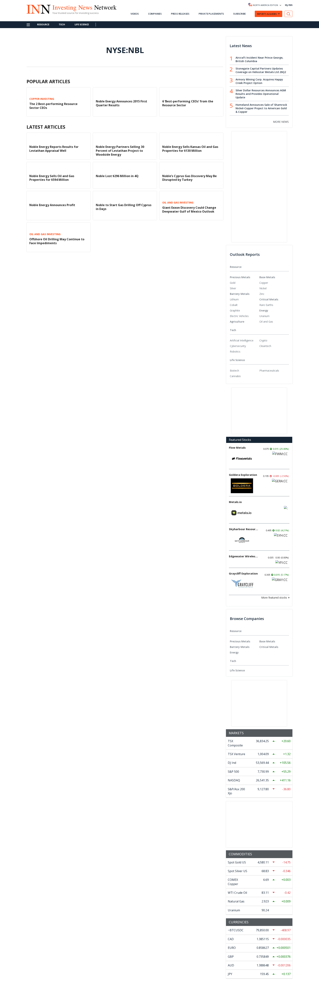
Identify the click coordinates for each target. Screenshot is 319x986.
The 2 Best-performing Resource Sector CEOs (53, 106)
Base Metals (267, 277)
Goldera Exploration (243, 475)
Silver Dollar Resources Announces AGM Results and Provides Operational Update (261, 94)
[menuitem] (244, 283)
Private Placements (211, 13)
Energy (263, 310)
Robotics (235, 351)
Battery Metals (239, 294)
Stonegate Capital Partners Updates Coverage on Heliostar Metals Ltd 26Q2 (261, 70)
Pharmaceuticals (269, 370)
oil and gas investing (177, 202)
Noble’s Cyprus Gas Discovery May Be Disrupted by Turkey (189, 178)
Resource (43, 24)
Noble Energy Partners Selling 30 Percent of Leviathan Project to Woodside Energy (120, 151)
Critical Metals (268, 299)
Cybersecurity (238, 346)
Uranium (264, 316)
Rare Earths (266, 305)
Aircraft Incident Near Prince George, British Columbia (259, 59)
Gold (232, 282)
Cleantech (265, 346)
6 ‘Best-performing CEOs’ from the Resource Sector (187, 103)
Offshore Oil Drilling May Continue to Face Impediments (56, 241)
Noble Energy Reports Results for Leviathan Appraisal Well (53, 149)
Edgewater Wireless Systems (243, 556)
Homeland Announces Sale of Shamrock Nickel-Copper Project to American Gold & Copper (261, 108)
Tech (62, 24)
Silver (233, 288)
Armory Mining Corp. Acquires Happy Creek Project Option (259, 81)
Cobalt (234, 305)
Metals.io (235, 502)
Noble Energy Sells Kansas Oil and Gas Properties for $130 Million (190, 149)
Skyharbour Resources (243, 529)
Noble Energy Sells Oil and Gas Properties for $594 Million (51, 178)
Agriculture (237, 321)
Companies (155, 13)
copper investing (41, 99)
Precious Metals (240, 277)
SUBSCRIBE (239, 13)
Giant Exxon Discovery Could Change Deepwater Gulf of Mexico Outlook (189, 210)
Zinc (261, 294)
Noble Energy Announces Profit (52, 205)
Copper (263, 282)
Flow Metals (237, 447)
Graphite (235, 310)
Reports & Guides (267, 14)
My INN (288, 5)
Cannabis (235, 376)
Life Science (82, 24)
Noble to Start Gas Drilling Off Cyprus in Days (123, 207)
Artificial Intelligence (241, 340)
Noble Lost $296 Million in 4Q (117, 176)
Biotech (234, 370)
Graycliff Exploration (243, 573)
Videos (135, 13)
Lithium (234, 299)
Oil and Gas (266, 321)
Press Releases (180, 13)
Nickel (263, 288)
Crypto (263, 340)
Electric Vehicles (239, 316)
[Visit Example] (288, 14)
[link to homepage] (37, 8)
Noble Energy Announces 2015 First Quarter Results (121, 103)
